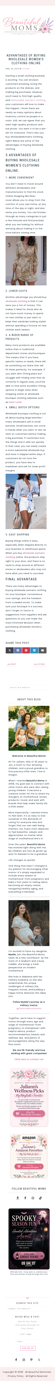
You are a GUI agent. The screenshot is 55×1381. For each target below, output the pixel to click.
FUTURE (39, 664)
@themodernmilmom (29, 1008)
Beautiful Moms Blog (27, 26)
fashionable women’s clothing (28, 100)
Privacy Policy (16, 1376)
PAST (11, 664)
